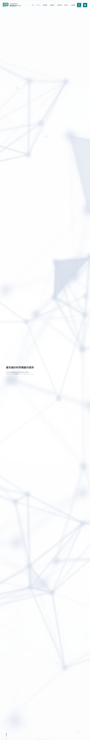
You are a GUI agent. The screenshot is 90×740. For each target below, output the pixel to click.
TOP (33, 5)
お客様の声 (59, 5)
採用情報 (73, 5)
